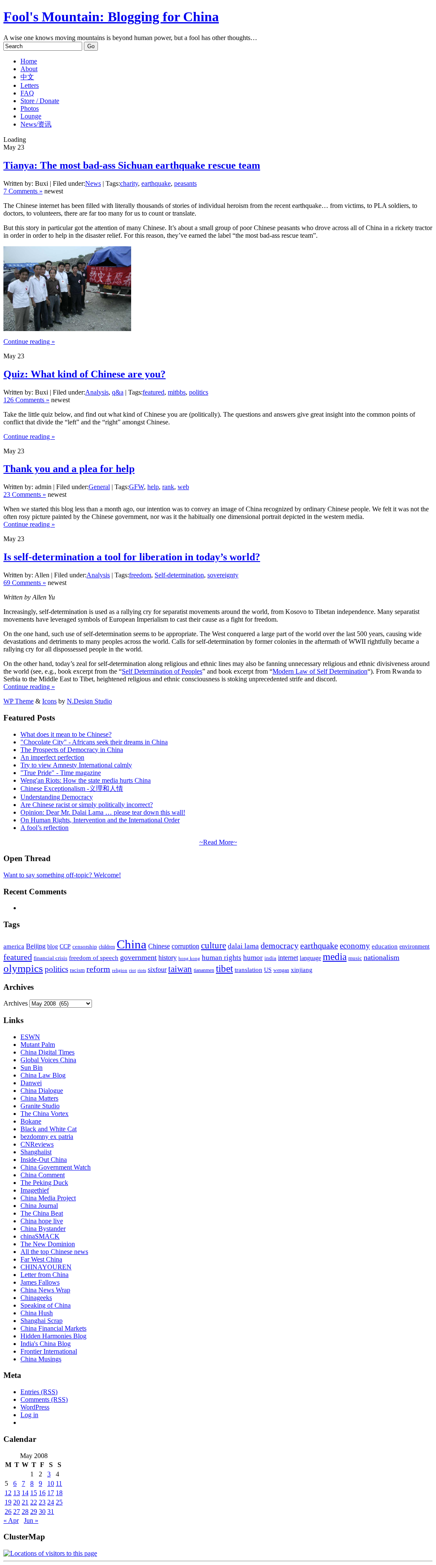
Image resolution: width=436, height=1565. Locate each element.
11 (59, 1483)
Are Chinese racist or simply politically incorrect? (86, 804)
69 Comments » (24, 582)
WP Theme (18, 701)
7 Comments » (23, 191)
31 (50, 1511)
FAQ (27, 93)
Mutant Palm (37, 1044)
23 (42, 1502)
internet (288, 957)
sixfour (157, 969)
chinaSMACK (40, 1236)
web (183, 486)
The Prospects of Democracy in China (71, 749)
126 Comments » (26, 399)
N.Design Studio (89, 701)
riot (132, 970)
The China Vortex (44, 1113)
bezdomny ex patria (46, 1136)
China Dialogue (41, 1090)
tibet (224, 968)
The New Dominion (47, 1244)
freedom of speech (93, 957)
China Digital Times (47, 1052)
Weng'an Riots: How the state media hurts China (85, 780)
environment (414, 946)
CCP (65, 946)
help (153, 486)
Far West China (41, 1259)
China (131, 944)
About (28, 68)
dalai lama (243, 946)
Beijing (36, 946)
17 (50, 1492)
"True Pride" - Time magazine (60, 772)
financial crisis (50, 958)
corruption (185, 946)
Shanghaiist (36, 1152)
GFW (136, 486)
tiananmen (204, 970)
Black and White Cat (48, 1129)
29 (33, 1511)
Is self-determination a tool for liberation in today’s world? (131, 556)
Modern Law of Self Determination (319, 671)
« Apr (11, 1520)
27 (16, 1511)
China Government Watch (55, 1167)
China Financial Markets (53, 1328)
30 (42, 1511)
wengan (281, 970)
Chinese (159, 946)
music (355, 958)
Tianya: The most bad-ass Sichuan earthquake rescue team (131, 165)
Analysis (97, 392)
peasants (185, 183)
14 (25, 1492)
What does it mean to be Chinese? (66, 734)
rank (168, 486)
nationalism (381, 957)
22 (33, 1502)
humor (253, 958)
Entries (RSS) (38, 1391)
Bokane (30, 1121)
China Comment (42, 1175)
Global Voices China (48, 1060)
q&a (117, 392)
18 (59, 1492)
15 (33, 1492)
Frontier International (48, 1351)
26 (8, 1511)
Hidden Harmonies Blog (53, 1336)
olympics (23, 968)
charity (129, 183)
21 (25, 1502)
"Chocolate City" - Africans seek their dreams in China (94, 742)
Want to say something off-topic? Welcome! (62, 875)
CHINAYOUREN (46, 1267)
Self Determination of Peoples (162, 671)
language (310, 958)
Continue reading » (29, 341)
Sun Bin (31, 1067)
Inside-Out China (43, 1159)
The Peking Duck (44, 1182)
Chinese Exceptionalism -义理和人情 (71, 788)
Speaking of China (45, 1305)
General (99, 486)
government (138, 957)
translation (248, 969)
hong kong (189, 958)
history (167, 957)
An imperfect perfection (52, 757)
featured (153, 392)
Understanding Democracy (56, 797)
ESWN (30, 1036)
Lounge (30, 116)
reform (98, 969)
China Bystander (43, 1228)
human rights (221, 958)
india (270, 958)
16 (42, 1492)
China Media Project (48, 1198)
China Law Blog (43, 1075)
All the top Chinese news (54, 1251)
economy (355, 945)
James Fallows (40, 1282)
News (93, 183)
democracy (279, 945)
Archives (15, 1003)
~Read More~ (218, 842)
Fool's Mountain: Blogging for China (111, 16)
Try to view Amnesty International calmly (76, 765)
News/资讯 (36, 124)
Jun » (31, 1520)
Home (28, 61)
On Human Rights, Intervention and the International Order (100, 820)
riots (142, 970)
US (268, 970)
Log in (29, 1414)
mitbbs (177, 392)
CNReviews (37, 1144)
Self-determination (179, 575)
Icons (49, 701)
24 (50, 1502)
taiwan (180, 969)
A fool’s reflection (44, 827)
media (335, 956)
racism (77, 970)
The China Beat (41, 1213)
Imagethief (34, 1190)
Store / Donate (39, 100)
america (13, 946)
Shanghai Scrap (41, 1320)
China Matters (39, 1098)
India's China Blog (45, 1343)
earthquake (156, 183)
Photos (29, 108)
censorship (84, 946)
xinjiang (302, 969)
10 (50, 1483)
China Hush (36, 1313)
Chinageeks (36, 1297)
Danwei (31, 1083)
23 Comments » (24, 494)
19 (8, 1502)
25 (59, 1502)
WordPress (34, 1407)
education (385, 946)
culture (213, 945)
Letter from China (44, 1274)
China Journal (39, 1205)
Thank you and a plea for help (69, 468)
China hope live (41, 1221)
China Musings (40, 1359)
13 (16, 1492)
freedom (140, 575)
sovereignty (222, 575)
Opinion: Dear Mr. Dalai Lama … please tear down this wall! (102, 812)
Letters (29, 85)
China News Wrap (45, 1290)
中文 (27, 77)
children (107, 947)
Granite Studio (40, 1106)
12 (8, 1492)
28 (25, 1511)
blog (52, 946)
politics (198, 392)
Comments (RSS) (44, 1399)
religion (119, 970)
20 (16, 1502)
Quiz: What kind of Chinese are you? (84, 374)
